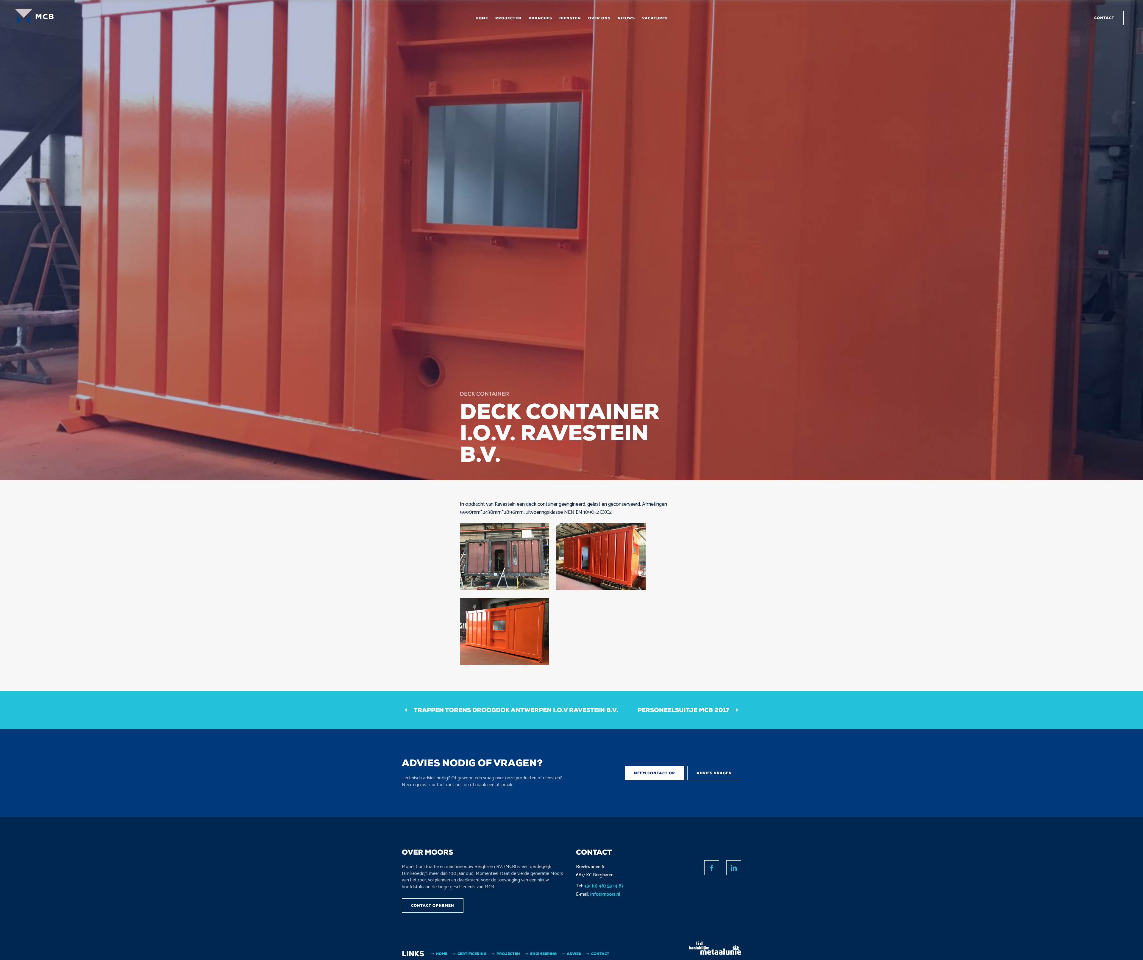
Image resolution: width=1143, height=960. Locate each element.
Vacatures (655, 18)
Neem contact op (654, 773)
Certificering (471, 953)
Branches (540, 18)
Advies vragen (714, 773)
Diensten (570, 18)
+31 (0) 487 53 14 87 (603, 886)
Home (482, 18)
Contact (1104, 17)
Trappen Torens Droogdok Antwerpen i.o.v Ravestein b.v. (516, 710)
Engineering (543, 953)
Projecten (508, 18)
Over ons (599, 18)
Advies (574, 953)
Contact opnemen (432, 905)
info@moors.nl (605, 894)
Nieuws (626, 18)
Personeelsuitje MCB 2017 (683, 710)
